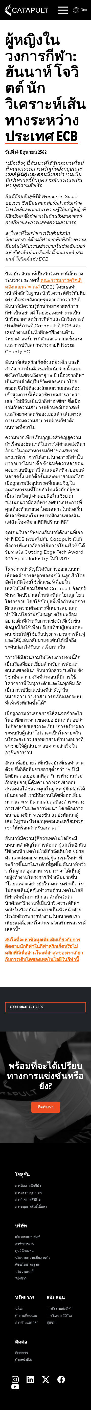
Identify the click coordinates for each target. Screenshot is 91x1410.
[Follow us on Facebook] (61, 1379)
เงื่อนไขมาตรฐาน (27, 1264)
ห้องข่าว (21, 1278)
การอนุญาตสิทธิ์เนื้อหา (31, 1206)
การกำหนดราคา (26, 1322)
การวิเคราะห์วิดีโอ (28, 1199)
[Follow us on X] (46, 1379)
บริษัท (21, 1226)
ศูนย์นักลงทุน (24, 1251)
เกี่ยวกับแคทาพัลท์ (27, 1237)
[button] (45, 1107)
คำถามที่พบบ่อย (26, 1316)
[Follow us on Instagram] (15, 1379)
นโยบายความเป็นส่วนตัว (32, 1258)
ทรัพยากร (24, 1297)
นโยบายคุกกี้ (24, 1271)
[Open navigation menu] (63, 10)
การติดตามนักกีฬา (28, 1186)
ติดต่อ (21, 1342)
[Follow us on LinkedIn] (30, 1379)
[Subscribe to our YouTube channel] (15, 1386)
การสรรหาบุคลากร (28, 1193)
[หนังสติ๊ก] (26, 10)
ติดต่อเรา (21, 1353)
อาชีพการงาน (24, 1244)
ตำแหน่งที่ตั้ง (23, 1360)
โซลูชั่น (22, 1174)
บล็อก (19, 1308)
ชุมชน (51, 1322)
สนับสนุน (56, 1297)
